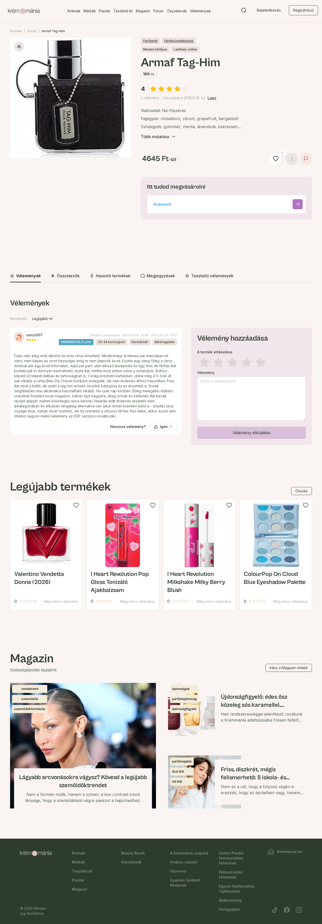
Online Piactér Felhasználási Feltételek (231, 858)
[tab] (25, 276)
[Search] (244, 11)
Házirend (178, 871)
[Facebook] (287, 910)
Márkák (90, 11)
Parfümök (150, 41)
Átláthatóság (230, 900)
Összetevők (177, 11)
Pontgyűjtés (229, 909)
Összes (301, 491)
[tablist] (161, 276)
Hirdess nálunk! (183, 862)
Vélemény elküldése (251, 432)
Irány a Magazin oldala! (289, 668)
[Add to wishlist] (76, 505)
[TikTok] (275, 910)
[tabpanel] (161, 373)
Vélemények (200, 11)
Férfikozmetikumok (178, 41)
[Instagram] (299, 910)
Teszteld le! (123, 11)
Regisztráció (303, 10)
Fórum (158, 11)
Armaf (31, 31)
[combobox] (43, 319)
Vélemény (206, 372)
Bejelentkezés (269, 10)
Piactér (104, 11)
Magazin (143, 11)
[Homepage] (24, 11)
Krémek (74, 11)
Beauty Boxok (133, 853)
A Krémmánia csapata (189, 853)
